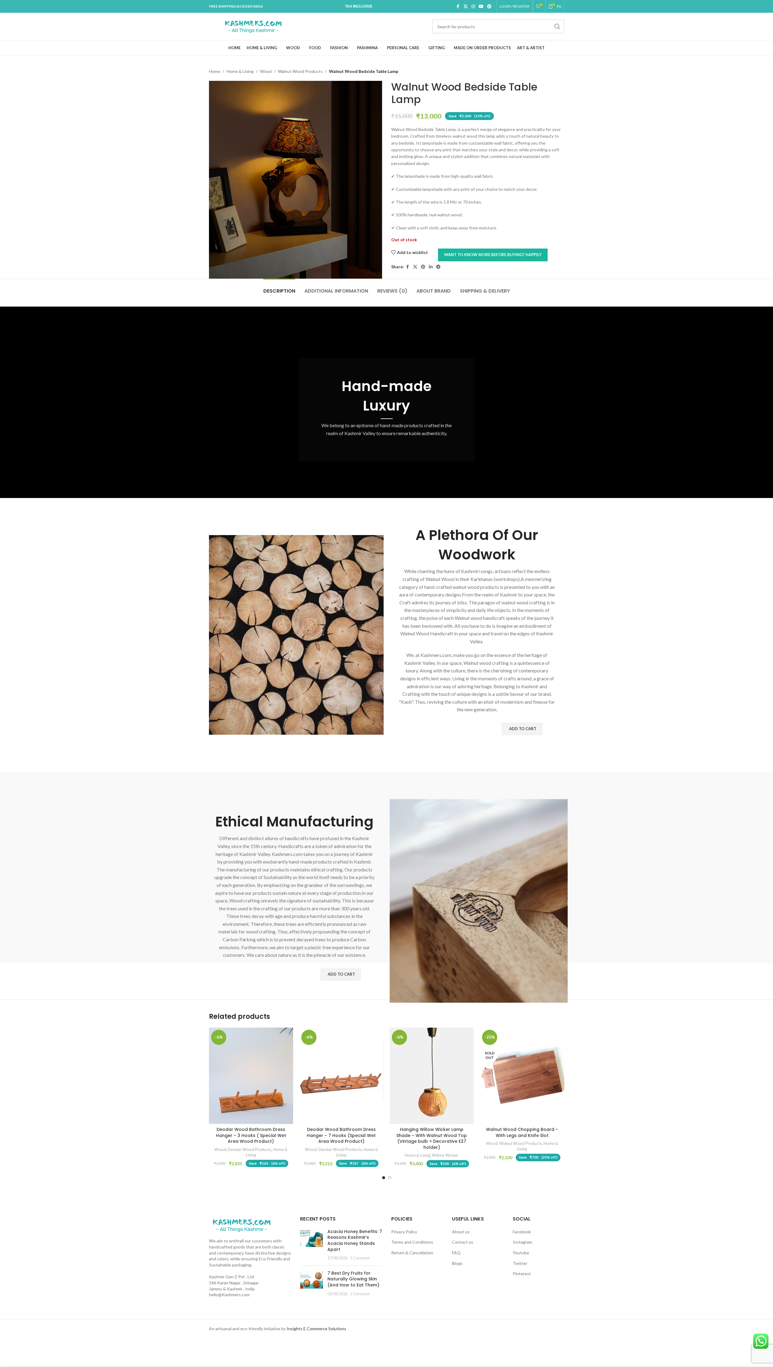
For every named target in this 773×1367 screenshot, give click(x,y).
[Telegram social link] (438, 267)
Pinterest (522, 1273)
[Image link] (241, 1224)
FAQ (456, 1252)
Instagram (522, 1242)
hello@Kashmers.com (229, 1294)
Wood (266, 71)
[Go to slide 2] (389, 1177)
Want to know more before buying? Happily (493, 254)
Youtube (521, 1252)
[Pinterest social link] (489, 6)
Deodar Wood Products (249, 1149)
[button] (521, 729)
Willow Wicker (445, 1155)
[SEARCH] (557, 26)
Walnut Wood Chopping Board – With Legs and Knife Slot (522, 1132)
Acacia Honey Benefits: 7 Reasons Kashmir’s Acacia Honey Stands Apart (354, 1240)
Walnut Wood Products (300, 71)
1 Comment (360, 1258)
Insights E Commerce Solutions (316, 1328)
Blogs (457, 1263)
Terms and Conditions (412, 1242)
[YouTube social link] (481, 6)
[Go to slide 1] (383, 1177)
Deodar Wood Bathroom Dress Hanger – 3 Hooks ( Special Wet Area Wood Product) (251, 1135)
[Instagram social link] (473, 6)
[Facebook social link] (458, 6)
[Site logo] (253, 26)
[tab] (279, 288)
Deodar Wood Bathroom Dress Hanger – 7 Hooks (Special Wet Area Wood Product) (341, 1135)
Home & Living (240, 71)
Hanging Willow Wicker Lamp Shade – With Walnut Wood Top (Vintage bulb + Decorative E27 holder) (431, 1138)
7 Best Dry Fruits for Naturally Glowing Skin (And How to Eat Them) (353, 1279)
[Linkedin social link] (430, 267)
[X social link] (466, 6)
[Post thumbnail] (311, 1245)
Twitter (520, 1263)
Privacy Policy (404, 1231)
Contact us (462, 1242)
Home (214, 71)
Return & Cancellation (412, 1252)
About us (461, 1231)
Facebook (522, 1231)
